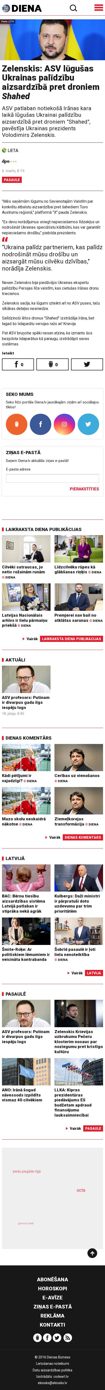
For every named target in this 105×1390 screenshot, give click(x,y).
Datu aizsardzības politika (52, 1370)
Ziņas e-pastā (52, 1307)
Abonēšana (52, 1280)
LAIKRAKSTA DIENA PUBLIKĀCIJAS (44, 529)
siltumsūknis (71, 1229)
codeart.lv (61, 1376)
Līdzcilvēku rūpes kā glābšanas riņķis (77, 570)
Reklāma (52, 1316)
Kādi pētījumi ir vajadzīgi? (19, 778)
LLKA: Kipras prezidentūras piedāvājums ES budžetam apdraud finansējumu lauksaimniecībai (73, 1102)
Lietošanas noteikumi (52, 1364)
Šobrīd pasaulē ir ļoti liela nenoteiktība (74, 954)
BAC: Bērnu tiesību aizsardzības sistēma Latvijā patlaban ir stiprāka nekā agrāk (23, 904)
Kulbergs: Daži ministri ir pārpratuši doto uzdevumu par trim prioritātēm (77, 904)
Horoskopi (52, 1289)
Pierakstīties (84, 489)
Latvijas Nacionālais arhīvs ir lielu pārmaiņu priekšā (24, 620)
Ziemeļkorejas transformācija (76, 821)
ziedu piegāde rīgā (26, 1171)
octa (81, 1190)
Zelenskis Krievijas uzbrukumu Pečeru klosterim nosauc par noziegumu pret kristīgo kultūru (78, 1041)
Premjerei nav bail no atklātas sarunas (78, 618)
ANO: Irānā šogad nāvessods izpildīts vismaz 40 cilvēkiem (22, 1094)
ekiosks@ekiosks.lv (52, 1383)
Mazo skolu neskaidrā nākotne (24, 821)
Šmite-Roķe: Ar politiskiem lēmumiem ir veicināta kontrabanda (26, 954)
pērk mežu (49, 1175)
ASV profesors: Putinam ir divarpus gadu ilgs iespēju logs (26, 702)
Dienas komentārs (29, 738)
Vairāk (32, 639)
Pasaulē (12, 180)
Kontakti (52, 1325)
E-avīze (52, 1298)
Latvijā (15, 858)
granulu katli (26, 1223)
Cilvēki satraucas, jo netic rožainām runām (23, 572)
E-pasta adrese (18, 469)
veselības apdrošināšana (44, 1204)
